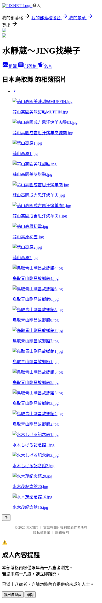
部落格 (31, 66)
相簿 (13, 66)
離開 (30, 595)
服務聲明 (62, 533)
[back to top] (6, 517)
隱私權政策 (41, 533)
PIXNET (32, 527)
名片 (48, 66)
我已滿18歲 (12, 595)
